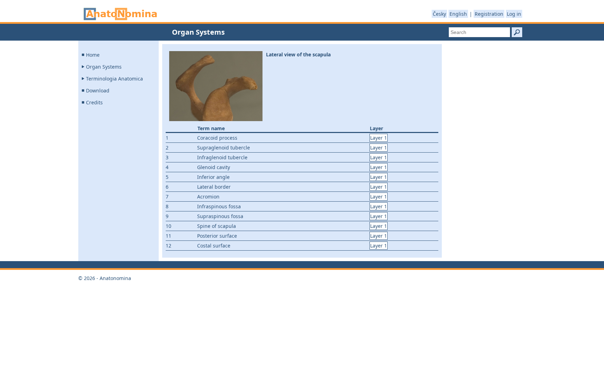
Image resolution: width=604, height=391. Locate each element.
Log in (514, 14)
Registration (489, 14)
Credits (94, 102)
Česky (439, 14)
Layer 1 (378, 137)
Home (93, 54)
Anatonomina (120, 14)
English (458, 14)
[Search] (517, 32)
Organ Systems (104, 66)
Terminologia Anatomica (114, 78)
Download (97, 90)
